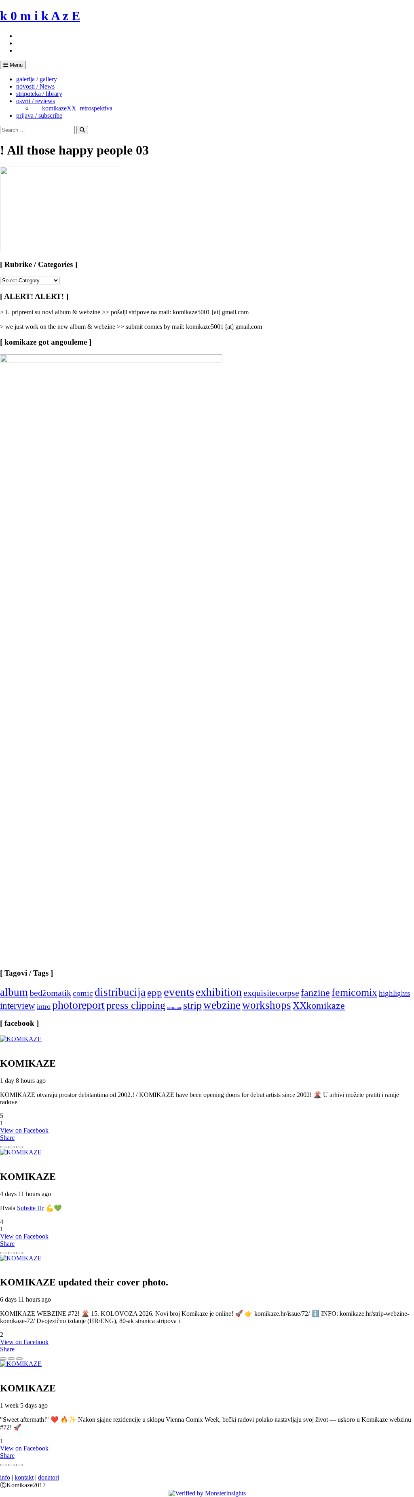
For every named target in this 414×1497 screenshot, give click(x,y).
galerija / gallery (36, 79)
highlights (394, 993)
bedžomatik (50, 993)
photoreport (78, 1005)
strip (192, 1005)
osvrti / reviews (35, 100)
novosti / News (35, 86)
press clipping (135, 1005)
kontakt (24, 1477)
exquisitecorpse (271, 993)
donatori (48, 1477)
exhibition (219, 992)
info (5, 1477)
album (14, 992)
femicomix (354, 992)
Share (7, 1137)
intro (44, 1006)
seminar (174, 1007)
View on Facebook (24, 1130)
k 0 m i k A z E (40, 15)
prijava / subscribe (39, 115)
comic (83, 993)
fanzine (315, 992)
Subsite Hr (30, 1208)
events (179, 991)
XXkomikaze (319, 1005)
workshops (266, 1005)
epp (154, 992)
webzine (222, 1005)
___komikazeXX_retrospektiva (72, 108)
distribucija (120, 992)
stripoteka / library (39, 93)
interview (17, 1005)
